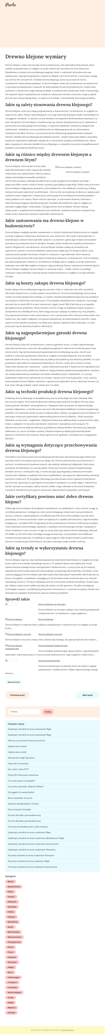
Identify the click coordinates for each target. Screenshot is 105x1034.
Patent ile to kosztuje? (18, 763)
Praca (10, 947)
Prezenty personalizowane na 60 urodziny (28, 826)
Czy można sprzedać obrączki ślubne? (26, 786)
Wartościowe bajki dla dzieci (21, 757)
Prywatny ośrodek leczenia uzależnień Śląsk (29, 861)
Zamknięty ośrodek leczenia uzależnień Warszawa (31, 849)
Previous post (17, 695)
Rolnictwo (12, 962)
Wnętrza (11, 1007)
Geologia (12, 907)
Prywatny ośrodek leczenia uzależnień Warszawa (31, 855)
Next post (88, 695)
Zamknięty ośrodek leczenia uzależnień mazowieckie (33, 844)
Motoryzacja (13, 932)
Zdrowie (11, 1012)
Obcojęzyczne (14, 942)
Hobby (11, 912)
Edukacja (12, 902)
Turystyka (12, 987)
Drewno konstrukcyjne (49, 660)
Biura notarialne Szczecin (20, 798)
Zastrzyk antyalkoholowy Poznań (23, 803)
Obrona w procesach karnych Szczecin (26, 740)
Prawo (10, 952)
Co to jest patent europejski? (21, 780)
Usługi (10, 1002)
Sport (10, 972)
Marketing (12, 922)
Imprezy (11, 917)
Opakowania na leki (17, 746)
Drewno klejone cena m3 (50, 634)
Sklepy (11, 967)
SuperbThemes (67, 1030)
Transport (12, 982)
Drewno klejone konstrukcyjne (53, 645)
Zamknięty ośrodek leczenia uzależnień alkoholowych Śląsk (36, 838)
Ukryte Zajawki (14, 992)
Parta (10, 4)
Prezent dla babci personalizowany (24, 815)
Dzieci (10, 891)
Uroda (10, 997)
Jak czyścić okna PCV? (18, 769)
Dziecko (11, 897)
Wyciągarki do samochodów (21, 792)
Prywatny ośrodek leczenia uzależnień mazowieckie (32, 867)
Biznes (10, 881)
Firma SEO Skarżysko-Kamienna (23, 775)
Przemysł (12, 957)
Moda (10, 927)
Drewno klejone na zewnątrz (52, 604)
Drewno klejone (45, 619)
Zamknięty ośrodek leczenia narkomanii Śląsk (29, 729)
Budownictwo (14, 682)
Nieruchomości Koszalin (19, 809)
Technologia (13, 977)
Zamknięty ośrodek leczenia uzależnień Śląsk (29, 832)
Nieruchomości (14, 937)
